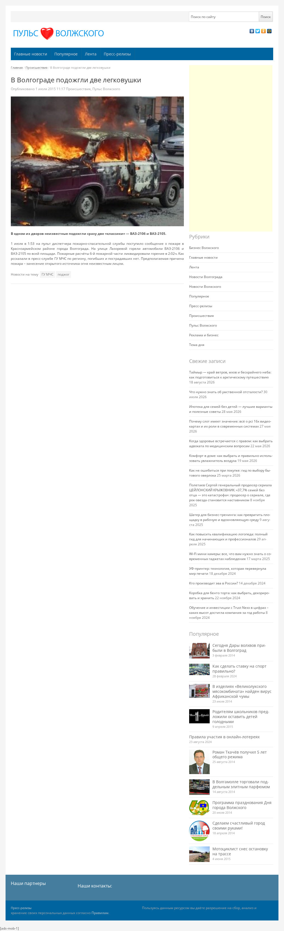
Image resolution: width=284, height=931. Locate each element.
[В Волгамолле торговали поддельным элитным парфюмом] (199, 787)
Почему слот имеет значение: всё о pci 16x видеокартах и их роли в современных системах (230, 424)
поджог (63, 274)
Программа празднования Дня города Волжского (242, 805)
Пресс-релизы (117, 54)
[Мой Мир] (269, 31)
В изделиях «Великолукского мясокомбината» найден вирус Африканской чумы (242, 691)
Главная (17, 67)
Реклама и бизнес (204, 335)
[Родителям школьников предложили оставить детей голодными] (199, 716)
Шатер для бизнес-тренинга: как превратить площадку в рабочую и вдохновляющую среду (229, 517)
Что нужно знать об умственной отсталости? (226, 392)
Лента (91, 54)
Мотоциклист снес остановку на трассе (240, 851)
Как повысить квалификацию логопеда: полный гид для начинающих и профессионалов (228, 536)
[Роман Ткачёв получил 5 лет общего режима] (199, 762)
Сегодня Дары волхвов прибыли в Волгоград (239, 648)
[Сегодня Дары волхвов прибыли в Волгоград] (199, 650)
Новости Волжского (205, 286)
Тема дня (196, 344)
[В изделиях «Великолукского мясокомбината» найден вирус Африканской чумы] (199, 691)
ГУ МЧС (48, 274)
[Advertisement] (230, 148)
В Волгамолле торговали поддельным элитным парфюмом (241, 784)
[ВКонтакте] (252, 31)
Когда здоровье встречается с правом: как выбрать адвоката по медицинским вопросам (231, 443)
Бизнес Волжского (204, 247)
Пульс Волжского (106, 89)
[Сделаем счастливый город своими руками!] (199, 831)
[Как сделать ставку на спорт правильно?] (199, 669)
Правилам (100, 912)
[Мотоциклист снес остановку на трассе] (199, 854)
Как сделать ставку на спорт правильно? (239, 668)
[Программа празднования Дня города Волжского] (199, 808)
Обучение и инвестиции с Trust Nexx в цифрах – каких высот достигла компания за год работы (228, 610)
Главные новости (30, 54)
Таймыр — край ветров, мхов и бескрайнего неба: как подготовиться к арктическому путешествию (230, 375)
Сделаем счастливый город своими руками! (238, 825)
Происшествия (36, 67)
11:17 (51, 89)
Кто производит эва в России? (213, 583)
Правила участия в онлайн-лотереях (224, 736)
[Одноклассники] (264, 31)
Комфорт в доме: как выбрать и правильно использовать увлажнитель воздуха (231, 458)
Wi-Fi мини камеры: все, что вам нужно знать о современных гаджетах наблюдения (230, 556)
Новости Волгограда (205, 276)
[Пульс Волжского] (59, 33)
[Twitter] (258, 31)
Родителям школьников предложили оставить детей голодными (240, 716)
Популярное (66, 54)
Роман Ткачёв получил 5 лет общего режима (239, 754)
